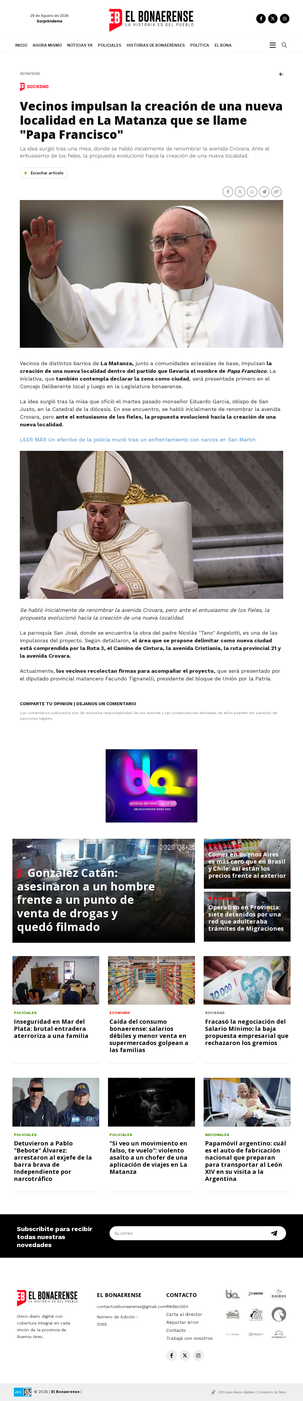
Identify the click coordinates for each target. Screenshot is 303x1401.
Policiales (109, 45)
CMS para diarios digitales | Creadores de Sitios (252, 1392)
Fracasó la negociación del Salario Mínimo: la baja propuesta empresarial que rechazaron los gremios (247, 1032)
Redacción (177, 1306)
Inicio (21, 45)
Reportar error (182, 1322)
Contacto (176, 1330)
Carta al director (184, 1314)
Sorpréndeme (49, 21)
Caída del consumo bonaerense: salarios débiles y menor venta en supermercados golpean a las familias (148, 1036)
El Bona (223, 45)
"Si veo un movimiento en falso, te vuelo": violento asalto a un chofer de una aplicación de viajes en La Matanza (148, 1157)
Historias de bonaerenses (156, 45)
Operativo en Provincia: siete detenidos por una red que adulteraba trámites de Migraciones (246, 917)
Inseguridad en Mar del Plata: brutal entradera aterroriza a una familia (51, 1029)
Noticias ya (80, 45)
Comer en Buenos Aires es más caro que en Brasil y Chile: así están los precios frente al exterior (247, 865)
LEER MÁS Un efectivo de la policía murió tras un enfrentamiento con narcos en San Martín (138, 439)
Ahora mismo (47, 45)
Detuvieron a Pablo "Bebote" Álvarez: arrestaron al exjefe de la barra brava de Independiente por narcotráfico (53, 1161)
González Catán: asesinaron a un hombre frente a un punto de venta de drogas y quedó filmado (86, 899)
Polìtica (199, 45)
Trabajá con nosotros (189, 1338)
